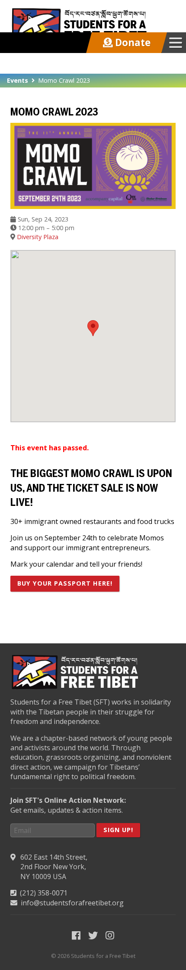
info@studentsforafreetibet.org (72, 903)
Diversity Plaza (37, 237)
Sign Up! (118, 830)
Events (17, 80)
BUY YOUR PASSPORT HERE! (64, 583)
